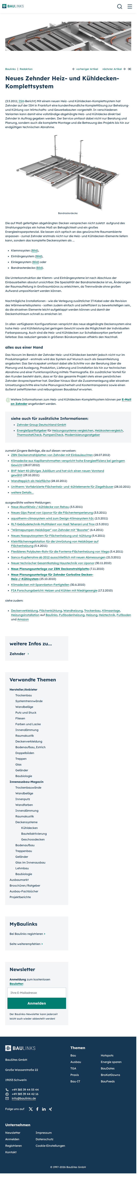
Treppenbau (23, 851)
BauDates (108, 1068)
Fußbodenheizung (72, 615)
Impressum (44, 1132)
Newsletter (12, 1132)
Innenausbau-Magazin (26, 782)
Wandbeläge (24, 707)
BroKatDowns (110, 1075)
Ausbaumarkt (19, 880)
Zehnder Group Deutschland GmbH (41, 424)
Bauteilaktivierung (34, 833)
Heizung (91, 615)
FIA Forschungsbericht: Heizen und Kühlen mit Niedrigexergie (54, 590)
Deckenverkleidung (24, 610)
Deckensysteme (26, 822)
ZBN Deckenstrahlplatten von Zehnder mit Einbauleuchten (52, 455)
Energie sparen (111, 1062)
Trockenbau (92, 610)
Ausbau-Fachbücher (24, 891)
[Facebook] (38, 1109)
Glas (18, 764)
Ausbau (75, 1062)
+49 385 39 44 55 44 (25, 1089)
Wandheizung (73, 610)
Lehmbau (22, 868)
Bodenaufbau (25, 845)
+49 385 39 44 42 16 (25, 1094)
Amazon (23, 619)
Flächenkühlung (50, 610)
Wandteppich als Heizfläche (30, 481)
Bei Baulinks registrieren (26, 934)
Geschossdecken (33, 839)
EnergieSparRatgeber (32, 430)
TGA (73, 1068)
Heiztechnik (107, 615)
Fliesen (20, 718)
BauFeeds (108, 1081)
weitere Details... (22, 492)
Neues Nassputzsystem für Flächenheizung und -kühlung (51, 535)
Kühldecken (29, 828)
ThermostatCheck (29, 435)
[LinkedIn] (45, 1109)
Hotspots (107, 1055)
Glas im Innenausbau (30, 862)
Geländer (21, 770)
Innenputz (22, 799)
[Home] (35, 1050)
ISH (21, 101)
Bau (73, 1055)
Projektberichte (20, 897)
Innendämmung (26, 730)
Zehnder (18, 653)
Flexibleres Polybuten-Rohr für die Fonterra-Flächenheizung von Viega (60, 551)
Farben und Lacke (28, 724)
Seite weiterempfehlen (25, 944)
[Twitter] (32, 1109)
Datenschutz (44, 1139)
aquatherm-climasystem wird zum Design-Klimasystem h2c (52, 518)
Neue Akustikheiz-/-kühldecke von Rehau (40, 507)
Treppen (21, 758)
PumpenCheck (53, 435)
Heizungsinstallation (25, 615)
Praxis (74, 1075)
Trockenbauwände (28, 787)
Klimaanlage (111, 610)
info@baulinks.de (24, 1098)
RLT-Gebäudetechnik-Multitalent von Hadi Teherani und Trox (53, 524)
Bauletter (16, 983)
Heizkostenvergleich (109, 430)
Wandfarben (24, 805)
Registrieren (13, 1145)
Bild (34, 250)
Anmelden (12, 1139)
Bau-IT (75, 1081)
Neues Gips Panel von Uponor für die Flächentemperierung (52, 512)
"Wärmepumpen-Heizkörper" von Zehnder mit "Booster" (50, 530)
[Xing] (51, 1109)
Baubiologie (23, 776)
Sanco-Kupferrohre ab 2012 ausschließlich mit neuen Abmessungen (58, 557)
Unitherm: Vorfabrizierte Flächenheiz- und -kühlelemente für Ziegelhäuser (62, 486)
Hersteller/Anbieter (23, 689)
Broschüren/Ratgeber (25, 885)
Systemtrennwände (29, 701)
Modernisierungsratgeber (82, 435)
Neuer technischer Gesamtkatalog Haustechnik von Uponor (52, 563)
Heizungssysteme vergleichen (72, 430)
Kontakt (10, 1152)
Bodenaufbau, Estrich (30, 747)
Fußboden (124, 615)
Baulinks (10, 69)
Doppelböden (24, 753)
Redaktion (26, 69)
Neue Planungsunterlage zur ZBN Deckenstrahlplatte (50, 569)
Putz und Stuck (25, 712)
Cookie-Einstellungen (50, 1145)
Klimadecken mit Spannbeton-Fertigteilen (40, 584)
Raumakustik (24, 735)
